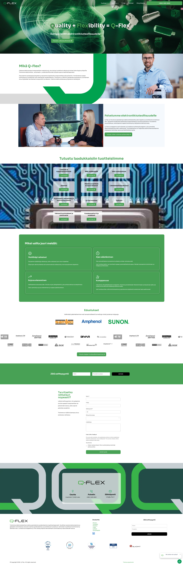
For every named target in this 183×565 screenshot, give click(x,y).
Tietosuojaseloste (128, 562)
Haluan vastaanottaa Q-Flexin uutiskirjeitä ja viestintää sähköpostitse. (101, 446)
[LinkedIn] (93, 533)
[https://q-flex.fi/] (10, 3)
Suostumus (89, 442)
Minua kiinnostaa (90, 415)
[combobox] (103, 418)
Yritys (87, 402)
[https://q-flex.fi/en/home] (91, 9)
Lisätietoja (88, 422)
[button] (107, 3)
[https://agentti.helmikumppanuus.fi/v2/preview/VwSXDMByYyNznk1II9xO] (85, 345)
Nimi (87, 396)
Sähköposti (89, 408)
